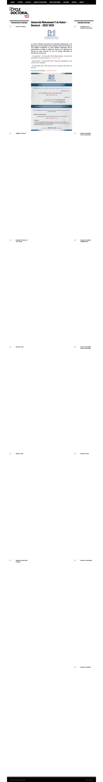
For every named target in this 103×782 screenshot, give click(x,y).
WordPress (91, 780)
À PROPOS (20, 2)
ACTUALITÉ (28, 2)
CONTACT (81, 2)
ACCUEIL (13, 2)
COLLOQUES (66, 2)
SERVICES (74, 2)
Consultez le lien (55, 58)
